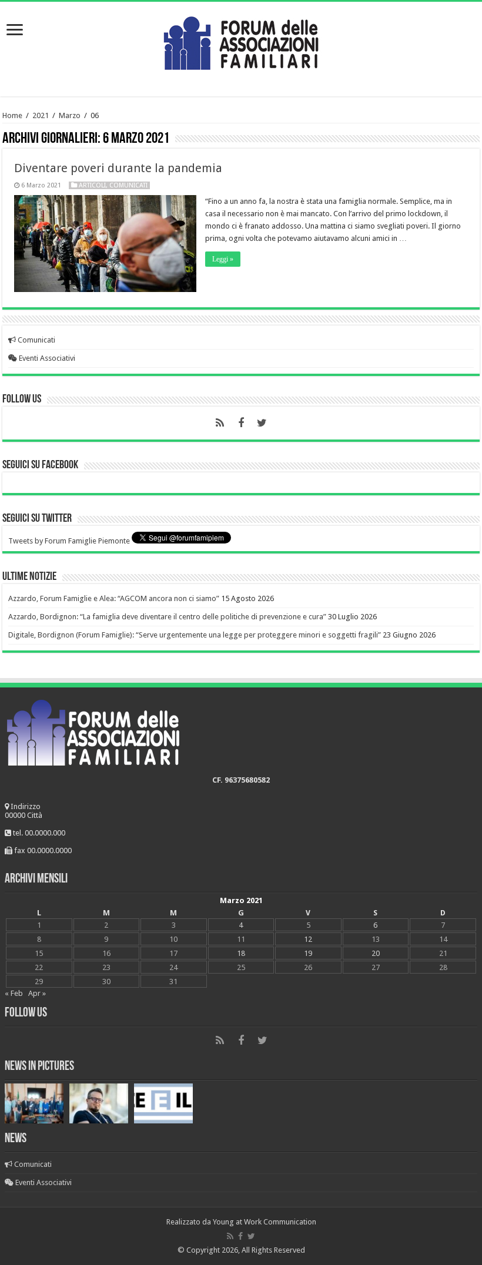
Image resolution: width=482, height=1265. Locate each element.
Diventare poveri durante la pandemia (118, 168)
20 (375, 953)
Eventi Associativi (46, 358)
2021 (40, 115)
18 (241, 953)
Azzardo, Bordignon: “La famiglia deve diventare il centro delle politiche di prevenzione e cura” (167, 616)
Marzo (70, 115)
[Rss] (219, 423)
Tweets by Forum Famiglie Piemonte (69, 540)
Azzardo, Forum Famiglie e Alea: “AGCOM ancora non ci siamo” (113, 598)
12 (308, 939)
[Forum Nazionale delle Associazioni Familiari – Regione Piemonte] (241, 40)
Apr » (37, 993)
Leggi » (222, 259)
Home (12, 115)
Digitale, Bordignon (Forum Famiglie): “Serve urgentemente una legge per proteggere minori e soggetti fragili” (194, 634)
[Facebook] (241, 423)
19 (308, 953)
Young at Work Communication (264, 1221)
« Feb (14, 993)
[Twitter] (262, 423)
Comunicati (128, 185)
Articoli (92, 185)
